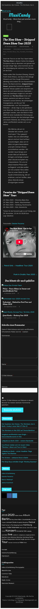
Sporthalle (27, 539)
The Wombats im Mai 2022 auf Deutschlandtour (18, 430)
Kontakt (4, 549)
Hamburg (27, 525)
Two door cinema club (13, 542)
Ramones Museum (8, 583)
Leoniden (5, 535)
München (19, 537)
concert (9, 522)
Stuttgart (32, 539)
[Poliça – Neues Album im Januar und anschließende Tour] (12, 285)
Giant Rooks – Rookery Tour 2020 (15, 315)
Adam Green (19, 515)
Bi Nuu (12, 519)
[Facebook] (9, 495)
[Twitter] (14, 495)
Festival (32, 522)
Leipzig (29, 531)
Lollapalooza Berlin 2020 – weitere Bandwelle (17, 441)
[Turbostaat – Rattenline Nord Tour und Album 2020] (16, 299)
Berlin (19, 49)
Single (22, 539)
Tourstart (22, 51)
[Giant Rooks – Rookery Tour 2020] (18, 312)
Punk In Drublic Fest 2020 (25, 274)
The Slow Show (11, 51)
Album (26, 515)
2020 (15, 49)
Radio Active (6, 580)
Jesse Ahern (30, 527)
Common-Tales (7, 574)
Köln (25, 531)
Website (4, 387)
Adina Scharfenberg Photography (13, 567)
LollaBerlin (15, 535)
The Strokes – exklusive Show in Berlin (15, 458)
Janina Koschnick (7, 483)
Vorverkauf (29, 51)
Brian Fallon (18, 519)
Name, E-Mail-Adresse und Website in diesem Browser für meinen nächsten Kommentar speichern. (17, 403)
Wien (25, 542)
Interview (15, 527)
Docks (14, 522)
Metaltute (5, 577)
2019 (4, 515)
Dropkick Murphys (22, 522)
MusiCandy (19, 15)
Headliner (4, 527)
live (23, 49)
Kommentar (6, 335)
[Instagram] (4, 495)
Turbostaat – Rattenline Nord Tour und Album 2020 (17, 303)
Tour (18, 51)
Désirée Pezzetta (18, 223)
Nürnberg (26, 537)
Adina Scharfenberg (8, 473)
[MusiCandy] (6, 11)
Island (21, 527)
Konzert (11, 530)
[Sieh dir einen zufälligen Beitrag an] (35, 27)
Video (22, 542)
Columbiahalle (26, 519)
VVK (4, 54)
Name (4, 364)
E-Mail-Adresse (7, 375)
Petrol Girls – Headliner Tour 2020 (17, 265)
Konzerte (19, 531)
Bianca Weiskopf (7, 479)
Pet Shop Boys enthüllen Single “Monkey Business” (19, 462)
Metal (8, 537)
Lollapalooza (22, 535)
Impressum (5, 556)
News (5, 36)
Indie (9, 527)
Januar (24, 527)
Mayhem (4, 537)
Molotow (13, 537)
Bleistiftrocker (6, 570)
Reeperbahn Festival (14, 539)
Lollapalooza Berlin (30, 535)
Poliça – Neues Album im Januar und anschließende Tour (16, 290)
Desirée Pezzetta (24, 46)
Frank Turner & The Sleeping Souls (12, 525)
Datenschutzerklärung (9, 553)
